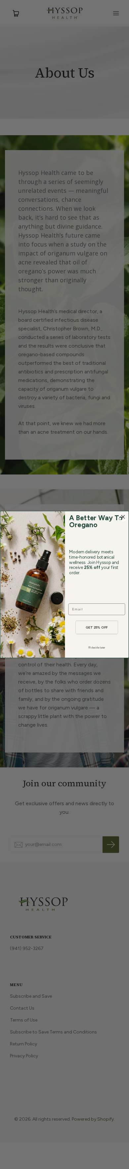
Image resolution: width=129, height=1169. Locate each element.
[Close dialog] (123, 517)
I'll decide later (96, 647)
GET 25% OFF (97, 627)
